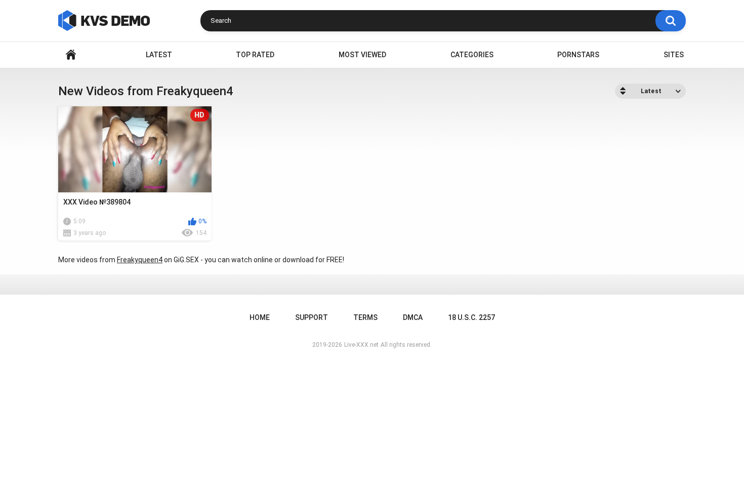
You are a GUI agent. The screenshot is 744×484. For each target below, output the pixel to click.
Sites (674, 55)
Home (71, 55)
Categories (471, 55)
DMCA (413, 317)
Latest (159, 55)
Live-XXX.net (361, 344)
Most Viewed (362, 55)
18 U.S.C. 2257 (471, 317)
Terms (365, 317)
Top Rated (255, 55)
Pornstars (578, 55)
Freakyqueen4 (139, 260)
